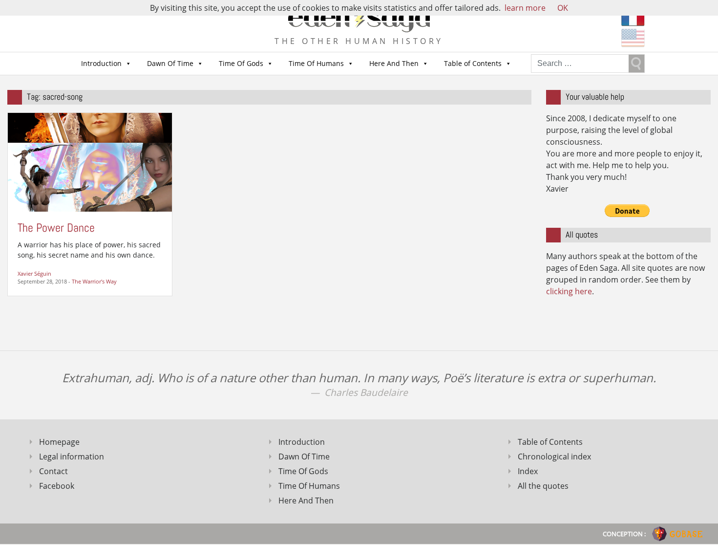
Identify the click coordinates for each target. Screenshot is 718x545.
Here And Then (394, 63)
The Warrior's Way (94, 281)
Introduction (101, 63)
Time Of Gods (241, 63)
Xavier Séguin (34, 273)
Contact (53, 471)
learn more (525, 7)
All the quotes (543, 485)
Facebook (56, 485)
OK (562, 7)
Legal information (71, 456)
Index (528, 471)
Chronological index (554, 456)
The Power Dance (56, 227)
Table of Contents (473, 63)
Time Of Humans (316, 63)
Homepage (59, 441)
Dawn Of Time (170, 63)
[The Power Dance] (90, 161)
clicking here (569, 291)
